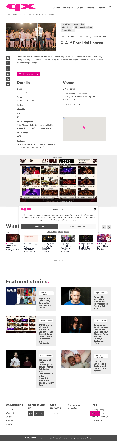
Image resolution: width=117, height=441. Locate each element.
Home (8, 14)
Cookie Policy (52, 232)
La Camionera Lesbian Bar (29, 249)
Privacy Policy (63, 232)
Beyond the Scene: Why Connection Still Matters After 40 (45, 303)
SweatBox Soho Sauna (11, 246)
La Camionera (30, 251)
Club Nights (66, 27)
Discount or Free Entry (27, 14)
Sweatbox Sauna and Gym (13, 250)
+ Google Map (69, 99)
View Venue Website (71, 104)
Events (14, 14)
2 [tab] (59, 260)
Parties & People (46, 321)
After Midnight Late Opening (73, 24)
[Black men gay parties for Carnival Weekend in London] (58, 201)
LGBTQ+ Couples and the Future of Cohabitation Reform (100, 366)
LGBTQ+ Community (44, 293)
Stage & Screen (100, 293)
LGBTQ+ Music (100, 321)
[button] (95, 210)
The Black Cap (84, 248)
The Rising (66, 251)
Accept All (39, 226)
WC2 (19, 136)
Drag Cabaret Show (47, 249)
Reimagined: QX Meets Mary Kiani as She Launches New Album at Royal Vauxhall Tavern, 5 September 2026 (101, 334)
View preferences (77, 226)
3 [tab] (62, 260)
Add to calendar (29, 74)
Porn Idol (21, 108)
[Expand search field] (110, 8)
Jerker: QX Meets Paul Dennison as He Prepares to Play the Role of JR (101, 303)
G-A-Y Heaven (69, 89)
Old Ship (47, 251)
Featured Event (67, 30)
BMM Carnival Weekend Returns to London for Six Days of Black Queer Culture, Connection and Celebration (46, 334)
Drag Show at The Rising (65, 249)
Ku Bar (99, 248)
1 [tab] (55, 260)
